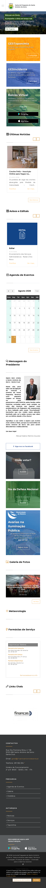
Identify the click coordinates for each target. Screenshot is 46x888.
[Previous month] (8, 291)
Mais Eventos (34, 350)
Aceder (23, 472)
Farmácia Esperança (15, 661)
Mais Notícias (34, 200)
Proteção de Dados (22, 859)
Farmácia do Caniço (15, 654)
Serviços (10, 820)
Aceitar (36, 880)
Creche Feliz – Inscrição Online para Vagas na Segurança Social (20, 174)
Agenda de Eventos (15, 787)
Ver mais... (31, 189)
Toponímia (11, 825)
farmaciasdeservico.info (28, 675)
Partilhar (12, 189)
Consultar (32, 55)
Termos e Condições (32, 874)
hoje (37, 291)
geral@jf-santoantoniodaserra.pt (25, 759)
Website (23, 107)
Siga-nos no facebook (23, 446)
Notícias (10, 816)
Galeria (10, 791)
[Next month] (12, 291)
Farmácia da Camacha (16, 648)
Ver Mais (36, 601)
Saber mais (23, 547)
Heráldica (11, 796)
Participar (32, 81)
